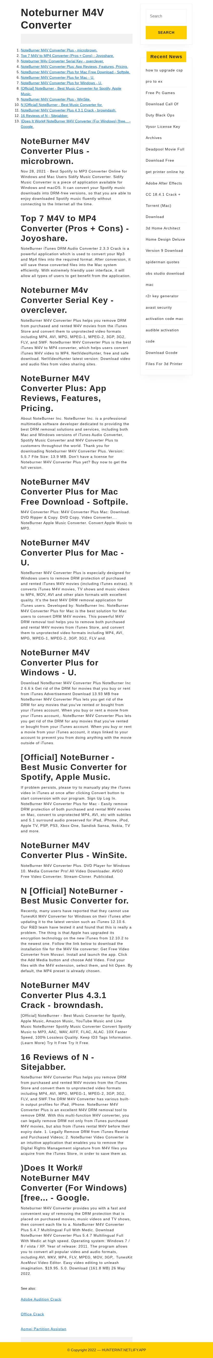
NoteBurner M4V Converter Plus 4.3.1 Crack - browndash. (68, 110)
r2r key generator (162, 296)
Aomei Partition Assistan (43, 1329)
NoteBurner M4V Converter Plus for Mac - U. (57, 77)
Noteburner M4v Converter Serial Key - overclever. (62, 61)
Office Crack (32, 1314)
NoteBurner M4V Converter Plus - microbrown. (59, 50)
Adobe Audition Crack (41, 1299)
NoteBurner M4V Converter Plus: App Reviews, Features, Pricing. (74, 66)
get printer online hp (165, 172)
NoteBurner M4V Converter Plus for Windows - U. (61, 83)
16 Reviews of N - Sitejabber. (44, 116)
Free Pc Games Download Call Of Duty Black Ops (162, 104)
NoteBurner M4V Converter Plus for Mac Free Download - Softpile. (75, 72)
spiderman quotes (162, 262)
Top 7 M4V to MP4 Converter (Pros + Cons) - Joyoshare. (67, 56)
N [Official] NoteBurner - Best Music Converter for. (62, 105)
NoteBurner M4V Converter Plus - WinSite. (56, 99)
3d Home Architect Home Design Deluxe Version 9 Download (165, 239)
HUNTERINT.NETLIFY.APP (124, 1350)
